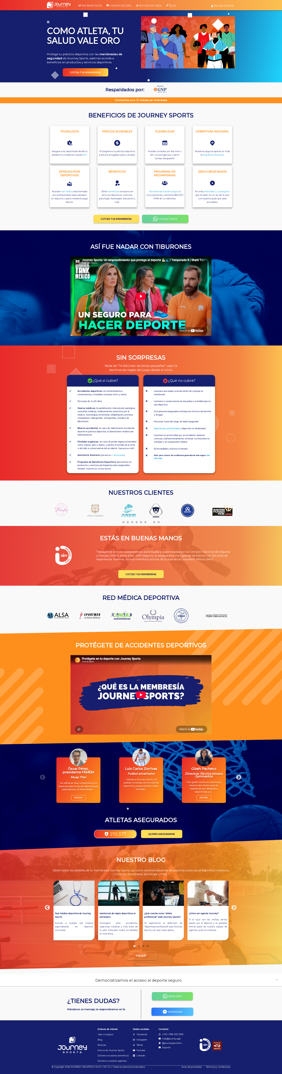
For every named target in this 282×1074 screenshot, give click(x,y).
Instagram (141, 1039)
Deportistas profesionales (167, 428)
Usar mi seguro (120, 5)
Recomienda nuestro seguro (164, 191)
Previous (41, 776)
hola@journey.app (171, 1038)
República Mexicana (213, 155)
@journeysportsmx (172, 1043)
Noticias (102, 1045)
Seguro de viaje (150, 5)
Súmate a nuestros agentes (110, 1061)
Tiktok (139, 1045)
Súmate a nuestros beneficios (110, 1055)
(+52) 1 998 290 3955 (172, 1034)
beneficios (113, 191)
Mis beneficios (92, 5)
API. (85, 155)
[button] (141, 979)
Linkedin (140, 1055)
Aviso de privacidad (192, 1067)
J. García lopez (118, 455)
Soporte (166, 1047)
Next (237, 776)
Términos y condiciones (218, 1067)
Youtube (140, 1050)
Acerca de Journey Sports (110, 1050)
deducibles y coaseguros (217, 191)
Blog (172, 5)
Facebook (142, 1034)
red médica (67, 191)
